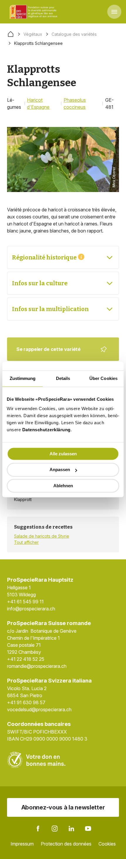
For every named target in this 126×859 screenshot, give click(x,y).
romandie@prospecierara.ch (37, 666)
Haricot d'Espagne (38, 103)
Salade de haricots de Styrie (41, 536)
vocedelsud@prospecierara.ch (39, 709)
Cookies (107, 844)
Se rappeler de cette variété (59, 353)
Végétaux (32, 34)
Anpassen (60, 469)
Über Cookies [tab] (103, 378)
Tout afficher (26, 542)
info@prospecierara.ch (31, 609)
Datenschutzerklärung (46, 429)
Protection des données (66, 844)
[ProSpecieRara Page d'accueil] (34, 12)
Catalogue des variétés (74, 34)
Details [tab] (63, 378)
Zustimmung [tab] (23, 378)
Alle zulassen (63, 453)
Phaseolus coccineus (75, 103)
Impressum (22, 844)
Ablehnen (63, 485)
